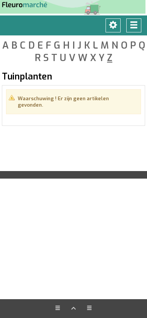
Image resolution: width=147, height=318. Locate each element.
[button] (73, 308)
